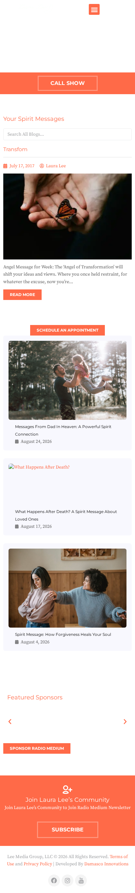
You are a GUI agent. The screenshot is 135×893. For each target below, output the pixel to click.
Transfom (15, 149)
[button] (94, 9)
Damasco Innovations (106, 864)
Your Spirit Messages (33, 118)
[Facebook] (54, 880)
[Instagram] (67, 880)
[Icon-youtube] (81, 880)
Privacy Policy (38, 864)
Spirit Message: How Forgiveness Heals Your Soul (63, 634)
